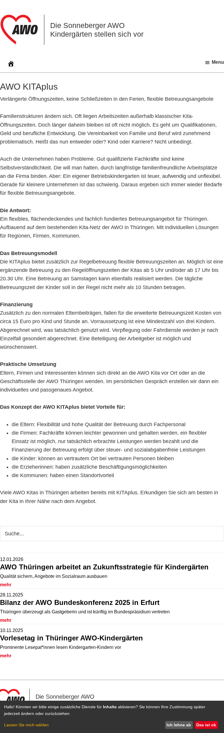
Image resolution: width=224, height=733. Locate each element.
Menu (218, 62)
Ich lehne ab (179, 725)
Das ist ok (206, 725)
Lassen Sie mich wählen (26, 725)
